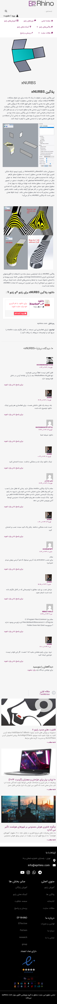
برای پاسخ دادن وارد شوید (13, 384)
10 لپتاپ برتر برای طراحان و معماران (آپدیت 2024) (32, 780)
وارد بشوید (31, 670)
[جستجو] (6, 11)
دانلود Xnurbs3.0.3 (36, 302)
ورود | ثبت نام (20, 313)
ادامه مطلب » (51, 742)
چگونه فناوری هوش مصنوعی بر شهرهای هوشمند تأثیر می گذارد (30, 828)
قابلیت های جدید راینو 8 (44, 730)
